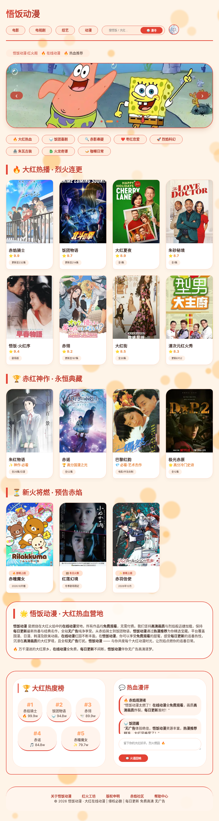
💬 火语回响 (133, 758)
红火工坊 (89, 796)
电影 (15, 30)
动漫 (88, 30)
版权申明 (113, 796)
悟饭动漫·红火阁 (25, 53)
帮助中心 (161, 796)
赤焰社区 (137, 796)
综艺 (65, 30)
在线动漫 (53, 53)
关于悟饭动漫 (61, 796)
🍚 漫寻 (151, 30)
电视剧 (40, 30)
